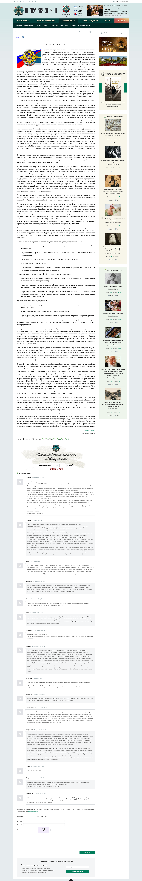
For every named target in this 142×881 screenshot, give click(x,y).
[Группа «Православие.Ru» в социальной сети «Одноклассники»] (17, 1)
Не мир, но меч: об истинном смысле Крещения (113, 219)
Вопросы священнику (90, 21)
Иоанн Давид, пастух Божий (113, 287)
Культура (46, 25)
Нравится (18, 37)
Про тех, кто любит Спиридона (113, 314)
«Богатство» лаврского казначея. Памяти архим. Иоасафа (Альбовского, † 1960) (113, 249)
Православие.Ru (33, 811)
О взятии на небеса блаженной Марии (113, 133)
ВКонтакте (25, 816)
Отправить (87, 852)
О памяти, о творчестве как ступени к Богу (113, 161)
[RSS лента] (32, 1)
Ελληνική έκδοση (80, 7)
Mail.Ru (32, 816)
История (54, 25)
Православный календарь (66, 15)
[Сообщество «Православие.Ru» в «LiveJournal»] (23, 1)
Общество (38, 25)
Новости (108, 21)
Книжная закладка (84, 25)
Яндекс (29, 816)
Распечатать (94, 32)
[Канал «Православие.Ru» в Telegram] (29, 1)
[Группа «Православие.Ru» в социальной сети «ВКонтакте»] (14, 1)
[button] (93, 16)
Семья (61, 25)
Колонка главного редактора (24, 25)
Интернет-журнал (68, 21)
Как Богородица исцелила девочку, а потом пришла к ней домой (113, 341)
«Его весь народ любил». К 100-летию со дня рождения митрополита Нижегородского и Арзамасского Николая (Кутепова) (113, 372)
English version (80, 14)
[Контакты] (35, 1)
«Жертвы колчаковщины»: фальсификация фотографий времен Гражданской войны (113, 404)
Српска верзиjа (80, 10)
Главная (17, 32)
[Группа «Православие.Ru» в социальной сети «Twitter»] (20, 1)
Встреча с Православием (46, 21)
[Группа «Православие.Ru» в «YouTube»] (26, 1)
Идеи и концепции (70, 25)
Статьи (22, 32)
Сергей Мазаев (89, 430)
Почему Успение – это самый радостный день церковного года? (113, 190)
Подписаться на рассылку (122, 1)
